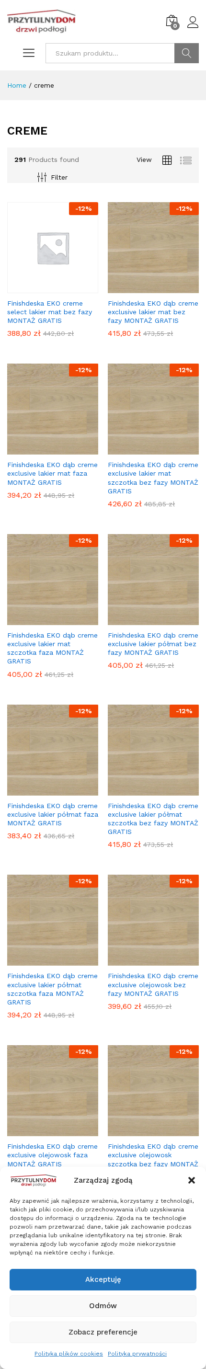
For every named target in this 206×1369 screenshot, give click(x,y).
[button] (191, 1180)
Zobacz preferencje (103, 1332)
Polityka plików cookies (68, 1353)
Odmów (103, 1305)
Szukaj (186, 53)
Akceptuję (103, 1279)
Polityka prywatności (137, 1353)
